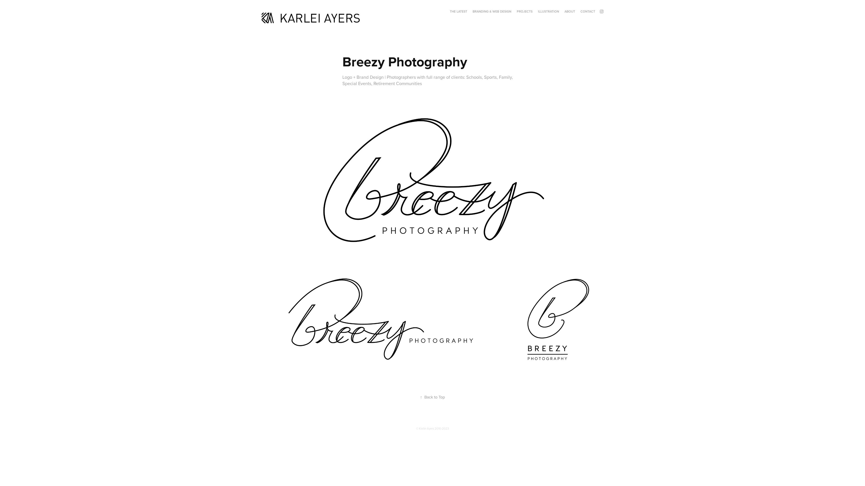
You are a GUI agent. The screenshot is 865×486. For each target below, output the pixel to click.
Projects (525, 11)
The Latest (458, 11)
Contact (587, 11)
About (570, 11)
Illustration (548, 11)
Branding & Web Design (492, 11)
